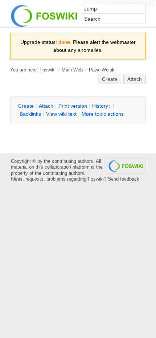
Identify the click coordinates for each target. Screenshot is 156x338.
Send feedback (123, 179)
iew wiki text (61, 114)
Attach (134, 79)
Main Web (72, 70)
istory (100, 106)
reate (110, 79)
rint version (72, 106)
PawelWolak (102, 70)
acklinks (30, 114)
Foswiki (48, 70)
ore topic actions (103, 114)
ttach (46, 106)
